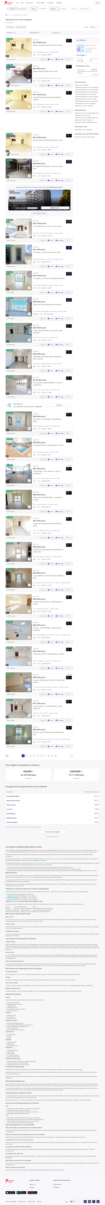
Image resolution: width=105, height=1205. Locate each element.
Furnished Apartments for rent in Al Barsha (86, 92)
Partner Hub (57, 1184)
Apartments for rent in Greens (83, 115)
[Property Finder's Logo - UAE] (9, 3)
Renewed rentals (75, 771)
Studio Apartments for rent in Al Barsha (85, 94)
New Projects (29, 3)
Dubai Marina (26, 877)
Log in (97, 3)
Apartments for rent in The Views (83, 120)
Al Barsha (12, 9)
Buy (17, 3)
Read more (80, 73)
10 (55, 756)
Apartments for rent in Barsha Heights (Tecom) (87, 117)
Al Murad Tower (11, 805)
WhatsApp (61, 59)
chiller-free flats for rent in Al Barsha (42, 863)
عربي (66, 1201)
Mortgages (59, 3)
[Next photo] (30, 47)
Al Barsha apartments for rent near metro (15, 919)
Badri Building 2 (11, 813)
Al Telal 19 (9, 809)
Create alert (22, 27)
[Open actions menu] (71, 59)
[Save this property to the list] (67, 59)
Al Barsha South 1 (12, 818)
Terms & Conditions (11, 1201)
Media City (16, 974)
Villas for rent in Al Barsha (82, 85)
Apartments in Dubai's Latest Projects (85, 137)
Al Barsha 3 (48, 891)
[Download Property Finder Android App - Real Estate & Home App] (21, 1192)
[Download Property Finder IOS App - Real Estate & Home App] (10, 1192)
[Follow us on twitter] (93, 1201)
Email (51, 59)
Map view (11, 27)
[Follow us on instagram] (85, 1201)
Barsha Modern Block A (13, 796)
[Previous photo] (7, 47)
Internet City (22, 974)
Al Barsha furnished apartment (49, 965)
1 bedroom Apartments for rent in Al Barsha (86, 87)
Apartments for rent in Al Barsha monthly (86, 99)
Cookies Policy (31, 1201)
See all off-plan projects (39, 213)
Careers (32, 1187)
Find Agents (50, 3)
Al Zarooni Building (12, 822)
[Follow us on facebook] (89, 1201)
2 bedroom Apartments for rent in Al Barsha (86, 90)
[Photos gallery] (19, 47)
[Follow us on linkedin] (98, 1201)
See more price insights (52, 832)
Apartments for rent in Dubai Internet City (86, 122)
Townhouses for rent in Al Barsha (84, 106)
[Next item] (97, 55)
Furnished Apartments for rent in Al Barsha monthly (88, 101)
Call (44, 59)
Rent (22, 3)
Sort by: (86, 27)
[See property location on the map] (29, 54)
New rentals (27, 771)
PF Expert (56, 1187)
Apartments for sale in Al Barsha (83, 129)
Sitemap (39, 1201)
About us (32, 1184)
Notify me (59, 405)
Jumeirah (33, 877)
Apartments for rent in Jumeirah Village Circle (87, 113)
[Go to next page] (71, 755)
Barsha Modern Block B (13, 800)
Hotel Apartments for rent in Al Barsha (85, 103)
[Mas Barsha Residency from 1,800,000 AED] (39, 200)
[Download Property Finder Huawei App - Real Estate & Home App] (32, 1192)
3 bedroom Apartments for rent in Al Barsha (86, 96)
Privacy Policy (21, 1201)
